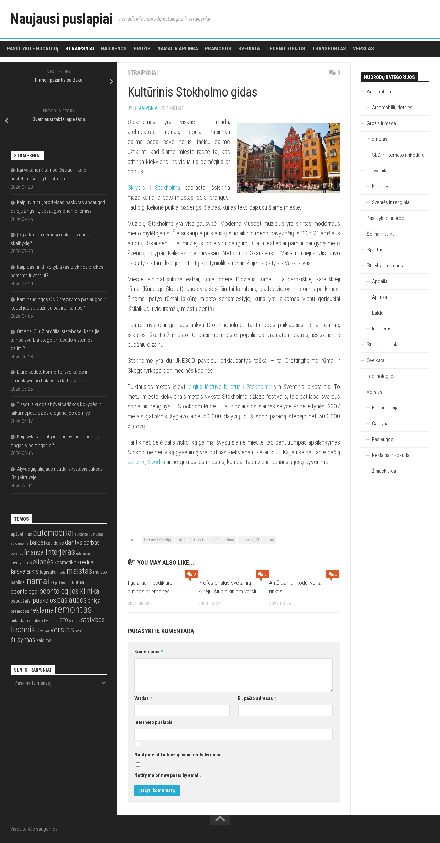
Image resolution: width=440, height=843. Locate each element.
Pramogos (218, 49)
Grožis (142, 49)
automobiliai (53, 533)
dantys (73, 543)
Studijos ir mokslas (386, 344)
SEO (64, 620)
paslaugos (72, 600)
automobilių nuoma (89, 534)
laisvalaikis (25, 571)
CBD (49, 543)
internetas (83, 553)
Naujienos (114, 49)
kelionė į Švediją (157, 540)
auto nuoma (20, 543)
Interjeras (382, 329)
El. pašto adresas (257, 698)
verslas (62, 629)
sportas (74, 621)
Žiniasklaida (384, 471)
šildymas (23, 640)
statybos (93, 620)
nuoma (76, 582)
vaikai (44, 631)
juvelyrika (19, 562)
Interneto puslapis (153, 722)
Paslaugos (382, 439)
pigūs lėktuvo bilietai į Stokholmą (206, 540)
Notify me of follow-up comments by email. (178, 754)
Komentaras (148, 651)
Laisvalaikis (378, 171)
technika (25, 629)
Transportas (329, 49)
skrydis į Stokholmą (257, 540)
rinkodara (19, 620)
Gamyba (380, 423)
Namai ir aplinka (177, 49)
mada (61, 572)
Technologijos (286, 49)
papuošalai (21, 601)
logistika (48, 572)
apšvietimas (21, 534)
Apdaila (379, 281)
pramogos (20, 611)
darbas (92, 542)
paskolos (44, 600)
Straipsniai (79, 49)
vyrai (79, 630)
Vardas (143, 698)
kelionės (41, 562)
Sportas (375, 250)
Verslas (363, 49)
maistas (79, 571)
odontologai (24, 591)
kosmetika (65, 563)
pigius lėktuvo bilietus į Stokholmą (230, 386)
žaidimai (44, 640)
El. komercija (385, 408)
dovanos (17, 553)
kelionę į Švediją (146, 461)
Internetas (377, 139)
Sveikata (249, 49)
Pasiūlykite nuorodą (32, 49)
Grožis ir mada (381, 123)
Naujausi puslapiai (61, 18)
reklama (42, 610)
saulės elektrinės (44, 620)
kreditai (86, 562)
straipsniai (146, 108)
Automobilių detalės (392, 107)
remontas (73, 609)
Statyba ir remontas (387, 265)
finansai (34, 553)
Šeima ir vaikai (381, 234)
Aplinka (379, 297)
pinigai (94, 601)
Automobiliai (379, 92)
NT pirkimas (59, 583)
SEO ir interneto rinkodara (398, 155)
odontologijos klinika (69, 591)
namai (38, 580)
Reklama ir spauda (390, 455)
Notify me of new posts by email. (167, 775)
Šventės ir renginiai (391, 202)
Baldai (378, 313)
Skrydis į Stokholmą (154, 187)
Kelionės (380, 186)
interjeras (60, 552)
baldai (37, 543)
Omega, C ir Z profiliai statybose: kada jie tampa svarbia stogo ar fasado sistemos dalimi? (55, 339)
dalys (59, 543)
